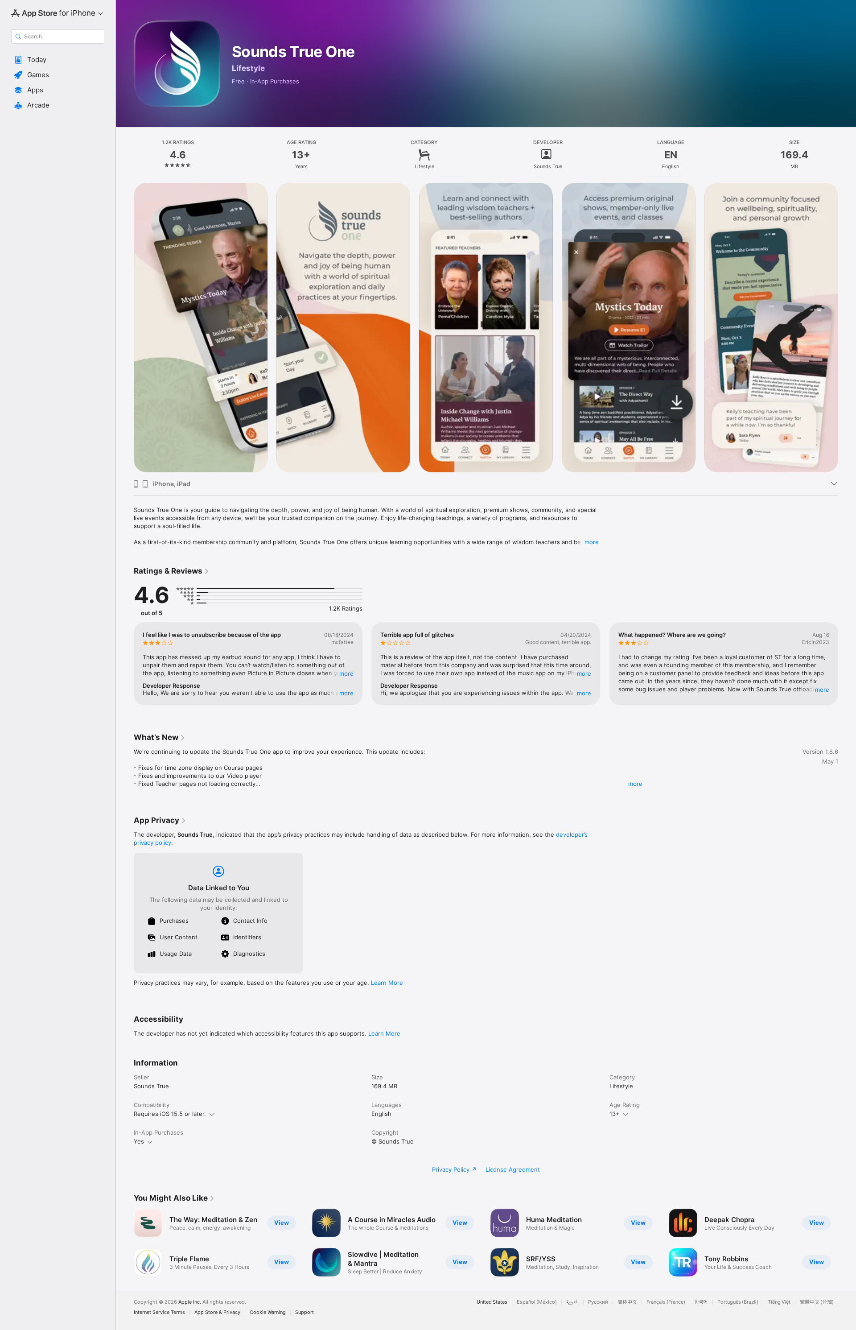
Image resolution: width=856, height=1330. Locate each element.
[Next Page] (847, 328)
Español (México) (537, 1302)
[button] (58, 59)
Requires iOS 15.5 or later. (170, 1113)
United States (492, 1302)
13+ (614, 1113)
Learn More (387, 982)
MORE (346, 673)
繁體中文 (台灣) (817, 1302)
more (591, 541)
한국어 (701, 1302)
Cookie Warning (268, 1312)
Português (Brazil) (737, 1302)
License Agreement (513, 1169)
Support (304, 1312)
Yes (139, 1141)
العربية (572, 1302)
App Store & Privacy (217, 1312)
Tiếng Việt (779, 1302)
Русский (598, 1302)
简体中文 (627, 1302)
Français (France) (665, 1302)
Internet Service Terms (159, 1312)
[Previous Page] (125, 328)
